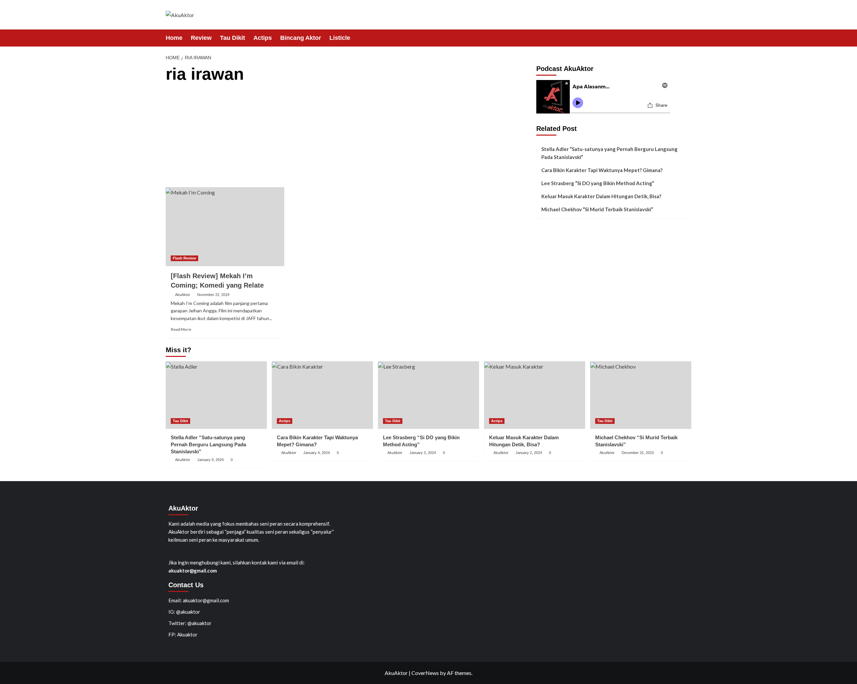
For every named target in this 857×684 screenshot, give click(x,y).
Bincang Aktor (300, 37)
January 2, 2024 (529, 453)
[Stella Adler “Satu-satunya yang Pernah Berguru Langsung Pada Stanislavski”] (216, 395)
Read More (181, 329)
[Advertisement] (348, 137)
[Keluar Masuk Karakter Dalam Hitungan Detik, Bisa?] (534, 395)
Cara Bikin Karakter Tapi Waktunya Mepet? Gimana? (602, 170)
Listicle (339, 37)
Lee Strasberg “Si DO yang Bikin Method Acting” (597, 183)
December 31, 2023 (638, 453)
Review (201, 37)
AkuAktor (182, 295)
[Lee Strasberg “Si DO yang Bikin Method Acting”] (428, 395)
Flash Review (184, 258)
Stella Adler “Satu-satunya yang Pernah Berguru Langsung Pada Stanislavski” (609, 153)
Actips (262, 37)
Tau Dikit (232, 37)
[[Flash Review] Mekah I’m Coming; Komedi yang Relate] (225, 226)
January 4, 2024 (316, 453)
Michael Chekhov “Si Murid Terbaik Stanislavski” (597, 209)
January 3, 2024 (422, 453)
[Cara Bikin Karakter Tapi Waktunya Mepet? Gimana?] (322, 395)
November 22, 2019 (213, 295)
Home (174, 37)
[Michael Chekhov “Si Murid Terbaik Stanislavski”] (640, 395)
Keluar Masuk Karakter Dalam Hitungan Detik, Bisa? (601, 196)
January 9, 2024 (210, 460)
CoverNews (425, 673)
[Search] (687, 38)
